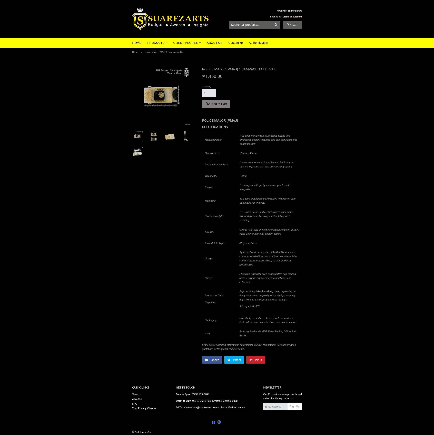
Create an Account (292, 16)
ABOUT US (214, 42)
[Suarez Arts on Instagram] (219, 422)
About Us (137, 399)
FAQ (134, 403)
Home (135, 52)
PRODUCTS (156, 42)
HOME (136, 42)
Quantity (206, 86)
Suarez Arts (146, 432)
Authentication (258, 42)
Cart (295, 24)
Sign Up (295, 406)
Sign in (274, 16)
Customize (235, 42)
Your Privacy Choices (144, 408)
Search (136, 394)
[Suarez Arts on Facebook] (213, 422)
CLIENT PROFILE (186, 42)
